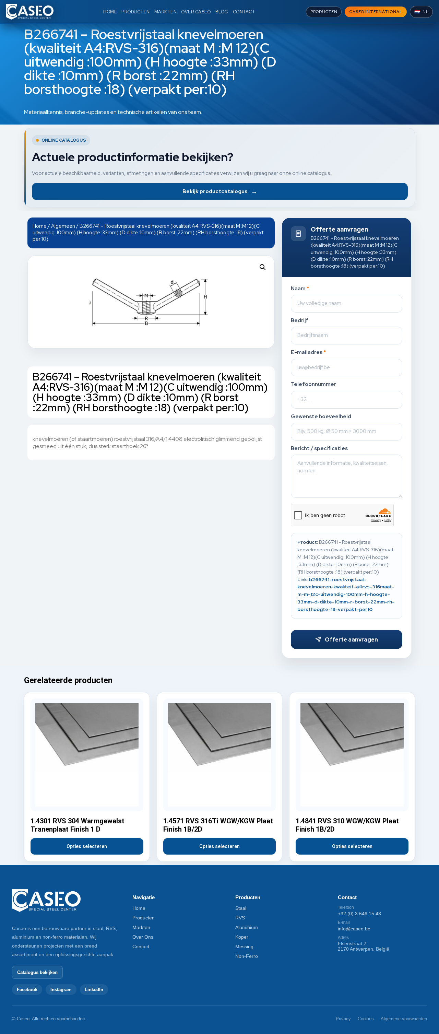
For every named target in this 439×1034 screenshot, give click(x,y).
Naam (300, 288)
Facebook (27, 989)
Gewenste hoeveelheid (321, 416)
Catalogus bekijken (37, 972)
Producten (143, 917)
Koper (241, 937)
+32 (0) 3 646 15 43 (359, 913)
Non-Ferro (246, 956)
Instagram (61, 989)
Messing (244, 946)
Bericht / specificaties (319, 448)
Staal (240, 908)
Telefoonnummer (313, 384)
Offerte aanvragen (351, 639)
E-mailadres (308, 352)
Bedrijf (299, 320)
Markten (141, 927)
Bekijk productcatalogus (219, 191)
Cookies (366, 1018)
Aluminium (246, 927)
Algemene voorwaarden (404, 1018)
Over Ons (142, 937)
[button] (263, 267)
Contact (140, 946)
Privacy (343, 1018)
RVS (240, 917)
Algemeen (63, 226)
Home (40, 226)
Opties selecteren (87, 846)
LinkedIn (94, 989)
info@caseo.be (354, 928)
